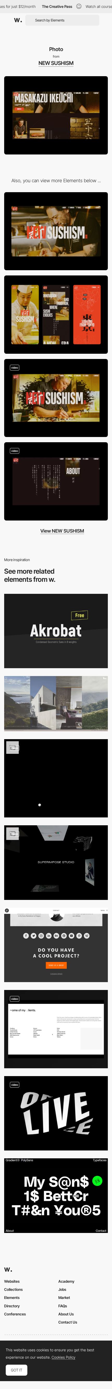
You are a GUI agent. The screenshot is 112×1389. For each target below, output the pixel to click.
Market (64, 1297)
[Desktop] (56, 231)
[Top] (56, 398)
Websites (12, 1281)
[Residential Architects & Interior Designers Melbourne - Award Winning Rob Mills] (56, 703)
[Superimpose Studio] (56, 862)
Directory (12, 1306)
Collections (13, 1289)
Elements (12, 1297)
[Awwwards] (18, 20)
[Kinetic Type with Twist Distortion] (56, 1113)
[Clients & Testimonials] (56, 1029)
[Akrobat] (56, 631)
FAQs (62, 1306)
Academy (66, 1281)
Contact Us (67, 1322)
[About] (56, 481)
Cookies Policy (63, 1357)
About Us (66, 1314)
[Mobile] (56, 314)
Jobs (62, 1289)
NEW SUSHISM (56, 63)
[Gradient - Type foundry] (56, 1195)
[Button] (56, 778)
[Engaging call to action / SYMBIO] (56, 945)
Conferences (15, 1314)
